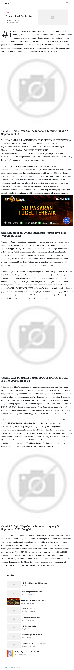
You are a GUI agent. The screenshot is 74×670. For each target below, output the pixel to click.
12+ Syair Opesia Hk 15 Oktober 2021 (27, 652)
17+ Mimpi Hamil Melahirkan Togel (34, 583)
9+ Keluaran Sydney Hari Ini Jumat (34, 643)
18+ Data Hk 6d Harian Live (32, 609)
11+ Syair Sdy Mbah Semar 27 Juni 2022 (36, 617)
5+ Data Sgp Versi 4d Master (32, 592)
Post (8, 12)
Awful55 (7, 667)
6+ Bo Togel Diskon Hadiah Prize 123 (34, 600)
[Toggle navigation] (67, 3)
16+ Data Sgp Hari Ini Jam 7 (32, 635)
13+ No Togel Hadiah (29, 626)
